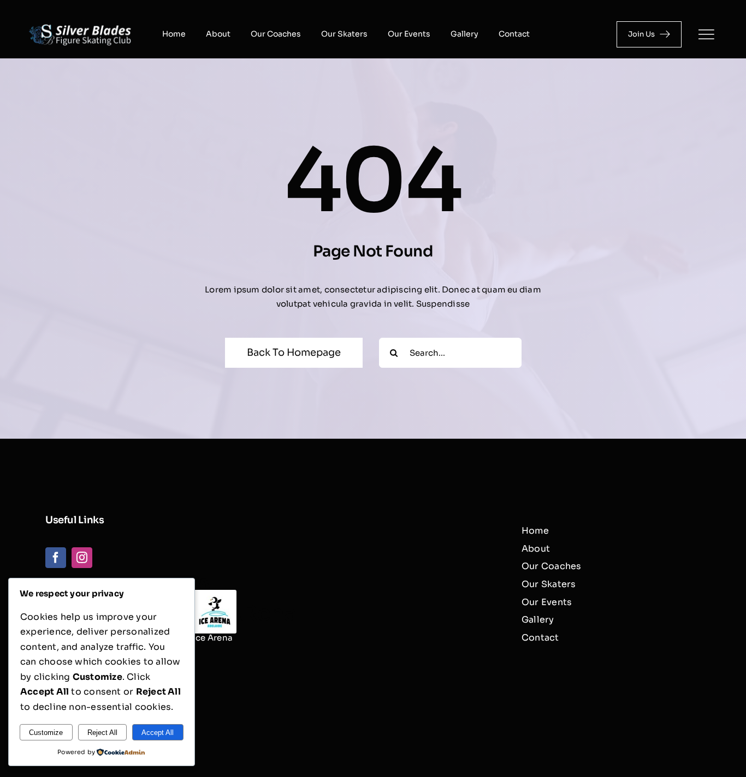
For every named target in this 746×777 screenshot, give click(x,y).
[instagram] (82, 557)
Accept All (157, 732)
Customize (46, 732)
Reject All (102, 732)
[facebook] (55, 557)
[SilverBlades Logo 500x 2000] (80, 25)
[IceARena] (214, 595)
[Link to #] (706, 34)
